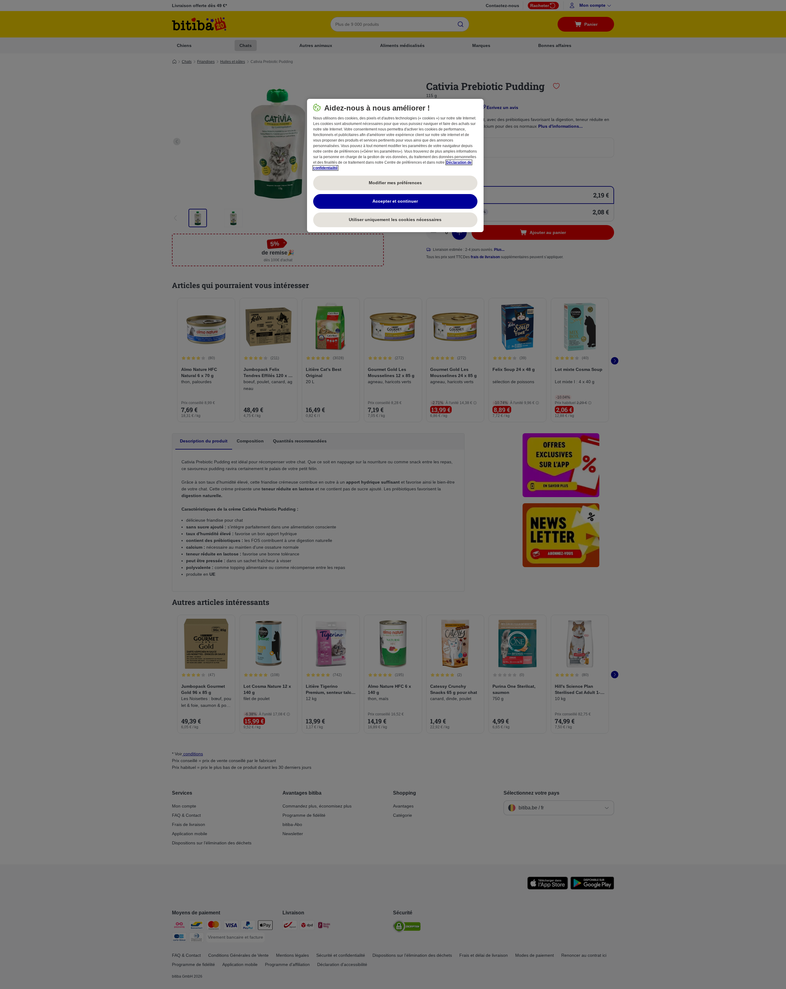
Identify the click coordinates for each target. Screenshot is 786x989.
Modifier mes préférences (395, 182)
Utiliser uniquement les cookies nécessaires (395, 219)
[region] (395, 165)
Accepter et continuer (395, 201)
